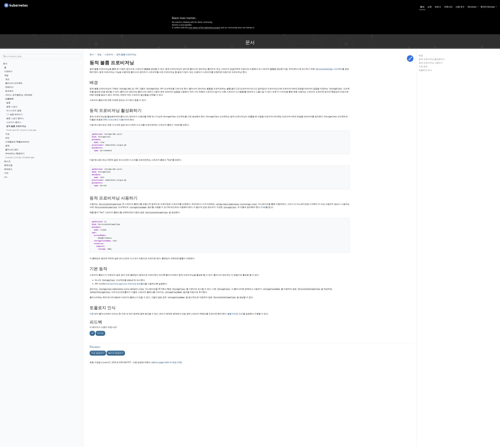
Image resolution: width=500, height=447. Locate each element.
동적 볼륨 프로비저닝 (16, 126)
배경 (421, 55)
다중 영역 (94, 313)
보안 (7, 137)
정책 (7, 145)
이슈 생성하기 (97, 353)
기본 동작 (423, 66)
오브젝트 (329, 68)
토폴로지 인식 (425, 70)
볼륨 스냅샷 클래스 (15, 118)
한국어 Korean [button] (488, 6)
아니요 (100, 333)
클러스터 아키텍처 (13, 83)
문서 (422, 6)
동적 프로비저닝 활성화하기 (432, 59)
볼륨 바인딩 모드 (235, 313)
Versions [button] (472, 6)
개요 (7, 79)
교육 (429, 6)
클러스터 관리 (11, 149)
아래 (263, 207)
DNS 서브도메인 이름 (113, 119)
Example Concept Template (19, 157)
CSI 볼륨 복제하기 (14, 114)
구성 (7, 133)
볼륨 (8, 102)
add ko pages (157, 362)
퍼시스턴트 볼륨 (13, 110)
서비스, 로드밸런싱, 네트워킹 (18, 94)
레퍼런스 (8, 169)
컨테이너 (9, 87)
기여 (6, 173)
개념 (6, 75)
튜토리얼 (8, 165)
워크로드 (9, 91)
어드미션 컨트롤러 (126, 283)
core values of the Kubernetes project (204, 27)
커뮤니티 (448, 6)
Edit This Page (410, 58)
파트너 (438, 6)
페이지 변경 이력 (173, 362)
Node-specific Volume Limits (21, 130)
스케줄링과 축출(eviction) (17, 141)
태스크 (7, 161)
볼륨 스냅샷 (11, 106)
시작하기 (8, 71)
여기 (128, 100)
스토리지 (9, 98)
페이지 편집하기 (115, 353)
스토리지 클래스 (13, 122)
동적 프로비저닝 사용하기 (431, 62)
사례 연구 (460, 6)
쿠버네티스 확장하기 (14, 153)
